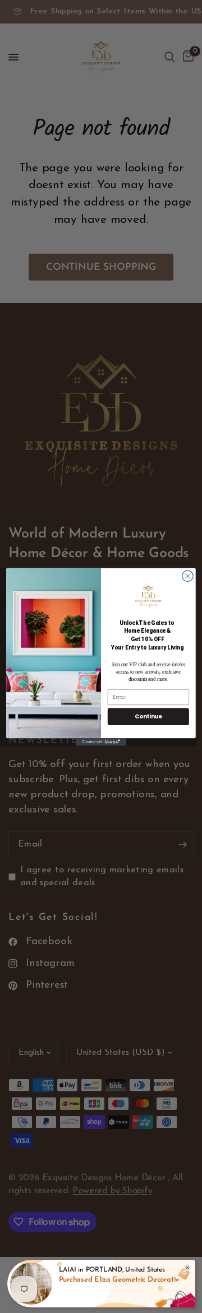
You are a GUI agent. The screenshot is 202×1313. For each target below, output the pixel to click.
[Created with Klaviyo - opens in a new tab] (101, 742)
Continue (148, 716)
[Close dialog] (188, 575)
